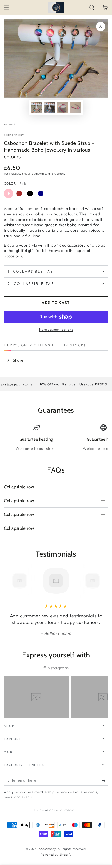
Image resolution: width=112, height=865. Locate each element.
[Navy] (40, 193)
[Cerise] (51, 193)
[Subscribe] (105, 780)
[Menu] (7, 7)
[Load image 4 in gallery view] (75, 107)
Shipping (27, 173)
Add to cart (56, 302)
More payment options (56, 329)
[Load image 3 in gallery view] (62, 107)
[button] (91, 7)
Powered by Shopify (56, 854)
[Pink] (8, 193)
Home (8, 124)
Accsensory (14, 135)
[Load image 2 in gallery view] (49, 107)
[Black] (30, 193)
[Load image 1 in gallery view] (36, 107)
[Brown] (19, 193)
